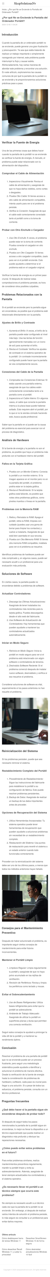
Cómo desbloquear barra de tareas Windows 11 (12, 1239)
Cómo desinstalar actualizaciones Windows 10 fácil (36, 1252)
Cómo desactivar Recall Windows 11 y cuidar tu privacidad (12, 1252)
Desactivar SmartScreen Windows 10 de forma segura (36, 1241)
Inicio (4, 9)
